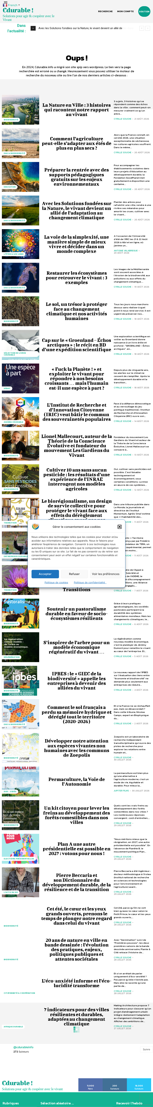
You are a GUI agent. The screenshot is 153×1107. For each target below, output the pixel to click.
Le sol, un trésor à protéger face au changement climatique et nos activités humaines (76, 311)
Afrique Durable (13, 1026)
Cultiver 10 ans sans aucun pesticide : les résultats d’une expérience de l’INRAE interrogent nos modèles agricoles (76, 479)
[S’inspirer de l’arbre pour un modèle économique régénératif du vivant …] (20, 647)
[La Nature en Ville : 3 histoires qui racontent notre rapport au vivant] (20, 110)
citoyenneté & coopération (19, 993)
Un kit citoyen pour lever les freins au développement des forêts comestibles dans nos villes (76, 815)
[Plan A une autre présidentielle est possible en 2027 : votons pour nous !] (20, 849)
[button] (119, 526)
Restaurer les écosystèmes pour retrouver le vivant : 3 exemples (76, 277)
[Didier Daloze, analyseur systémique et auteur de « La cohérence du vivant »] (20, 1084)
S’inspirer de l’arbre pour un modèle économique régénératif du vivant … (76, 647)
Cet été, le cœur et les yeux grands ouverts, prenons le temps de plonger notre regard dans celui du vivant (76, 916)
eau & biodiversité (14, 153)
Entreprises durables (16, 556)
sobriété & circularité (17, 1060)
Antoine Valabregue (126, 250)
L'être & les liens (14, 254)
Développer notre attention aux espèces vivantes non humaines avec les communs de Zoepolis (76, 748)
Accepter (45, 574)
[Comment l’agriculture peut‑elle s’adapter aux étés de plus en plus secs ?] (20, 143)
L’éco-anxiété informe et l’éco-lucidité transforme (76, 983)
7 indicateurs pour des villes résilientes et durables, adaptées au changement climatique (76, 1016)
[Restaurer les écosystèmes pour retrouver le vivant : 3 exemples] (20, 278)
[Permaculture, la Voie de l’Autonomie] (20, 781)
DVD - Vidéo (10, 791)
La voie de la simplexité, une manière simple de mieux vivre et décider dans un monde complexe (76, 244)
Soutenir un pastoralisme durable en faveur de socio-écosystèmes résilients (77, 613)
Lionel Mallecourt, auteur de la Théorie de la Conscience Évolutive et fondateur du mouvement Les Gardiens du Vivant (76, 446)
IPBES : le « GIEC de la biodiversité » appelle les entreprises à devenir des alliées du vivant (76, 680)
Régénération (11, 657)
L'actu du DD (11, 892)
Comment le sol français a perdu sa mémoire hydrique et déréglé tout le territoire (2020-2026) (77, 714)
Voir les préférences (105, 574)
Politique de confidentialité (90, 582)
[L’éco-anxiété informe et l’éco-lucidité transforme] (20, 983)
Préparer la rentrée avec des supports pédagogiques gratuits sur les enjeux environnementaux (76, 177)
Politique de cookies (56, 582)
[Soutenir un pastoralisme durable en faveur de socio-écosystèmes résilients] (20, 614)
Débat (7, 388)
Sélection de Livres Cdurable (15, 354)
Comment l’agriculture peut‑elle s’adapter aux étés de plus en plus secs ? (76, 143)
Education (10, 186)
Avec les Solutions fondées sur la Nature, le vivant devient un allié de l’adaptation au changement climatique (76, 210)
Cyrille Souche (122, 119)
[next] (147, 28)
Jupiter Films (121, 790)
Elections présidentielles (19, 858)
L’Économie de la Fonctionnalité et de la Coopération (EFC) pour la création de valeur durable (76, 1050)
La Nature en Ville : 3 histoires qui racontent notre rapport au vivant (76, 109)
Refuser (74, 574)
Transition (10, 522)
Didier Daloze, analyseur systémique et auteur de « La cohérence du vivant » (76, 1083)
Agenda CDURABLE (13, 422)
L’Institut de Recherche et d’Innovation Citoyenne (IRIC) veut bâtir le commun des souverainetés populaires (77, 412)
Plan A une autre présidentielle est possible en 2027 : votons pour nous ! (76, 848)
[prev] (141, 28)
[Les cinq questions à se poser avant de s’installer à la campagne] (20, 546)
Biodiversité (11, 119)
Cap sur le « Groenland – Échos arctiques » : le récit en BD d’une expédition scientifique (76, 344)
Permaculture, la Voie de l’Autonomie (76, 782)
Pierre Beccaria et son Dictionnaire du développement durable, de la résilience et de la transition (76, 882)
